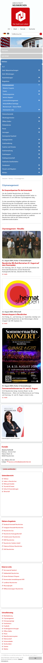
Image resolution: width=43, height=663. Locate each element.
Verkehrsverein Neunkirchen (12, 537)
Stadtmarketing (7, 143)
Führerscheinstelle (7, 114)
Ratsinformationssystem (11, 636)
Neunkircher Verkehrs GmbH (12, 543)
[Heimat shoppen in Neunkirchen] (21, 294)
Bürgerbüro (5, 81)
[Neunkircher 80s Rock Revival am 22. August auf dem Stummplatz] (21, 245)
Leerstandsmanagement (10, 100)
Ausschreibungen (7, 78)
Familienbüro (7, 623)
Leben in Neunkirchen (10, 481)
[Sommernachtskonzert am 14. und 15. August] (21, 356)
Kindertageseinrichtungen (11, 628)
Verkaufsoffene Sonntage (10, 104)
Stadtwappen (6, 154)
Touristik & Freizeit (9, 486)
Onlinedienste (6, 125)
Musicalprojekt (8, 585)
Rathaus (4, 62)
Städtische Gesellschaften (10, 162)
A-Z (9, 29)
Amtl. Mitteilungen (8, 74)
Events (5, 91)
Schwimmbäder (8, 641)
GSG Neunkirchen (9, 549)
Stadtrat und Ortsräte (9, 147)
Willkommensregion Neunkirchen (13, 589)
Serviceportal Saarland (9, 136)
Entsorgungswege (9, 621)
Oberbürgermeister (8, 118)
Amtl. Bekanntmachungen (10, 70)
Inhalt (15, 29)
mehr (5, 274)
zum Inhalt (5, 56)
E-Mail (4, 462)
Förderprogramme (8, 94)
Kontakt (22, 29)
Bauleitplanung (8, 616)
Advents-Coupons (8, 88)
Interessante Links (8, 110)
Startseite (32, 29)
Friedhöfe (6, 626)
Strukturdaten (8, 644)
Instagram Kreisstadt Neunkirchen (13, 527)
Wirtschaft (7, 491)
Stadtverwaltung (7, 151)
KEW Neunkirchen (9, 540)
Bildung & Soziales (9, 484)
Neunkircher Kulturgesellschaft (13, 534)
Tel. (3, 460)
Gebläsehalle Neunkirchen (11, 573)
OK (35, 658)
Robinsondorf (8, 639)
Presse (4, 129)
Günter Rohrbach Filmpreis (11, 576)
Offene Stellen (6, 121)
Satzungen (5, 132)
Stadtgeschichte (7, 140)
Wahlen (4, 173)
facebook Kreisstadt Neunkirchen (13, 524)
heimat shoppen (8, 97)
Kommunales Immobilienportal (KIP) (14, 579)
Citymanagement (8, 85)
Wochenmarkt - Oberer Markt (12, 107)
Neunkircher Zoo (9, 530)
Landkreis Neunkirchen (10, 582)
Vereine (6, 646)
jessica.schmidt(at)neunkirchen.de (20, 462)
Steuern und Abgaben (9, 169)
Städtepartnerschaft (8, 158)
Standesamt (6, 165)
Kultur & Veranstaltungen (11, 489)
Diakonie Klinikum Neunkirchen (13, 546)
